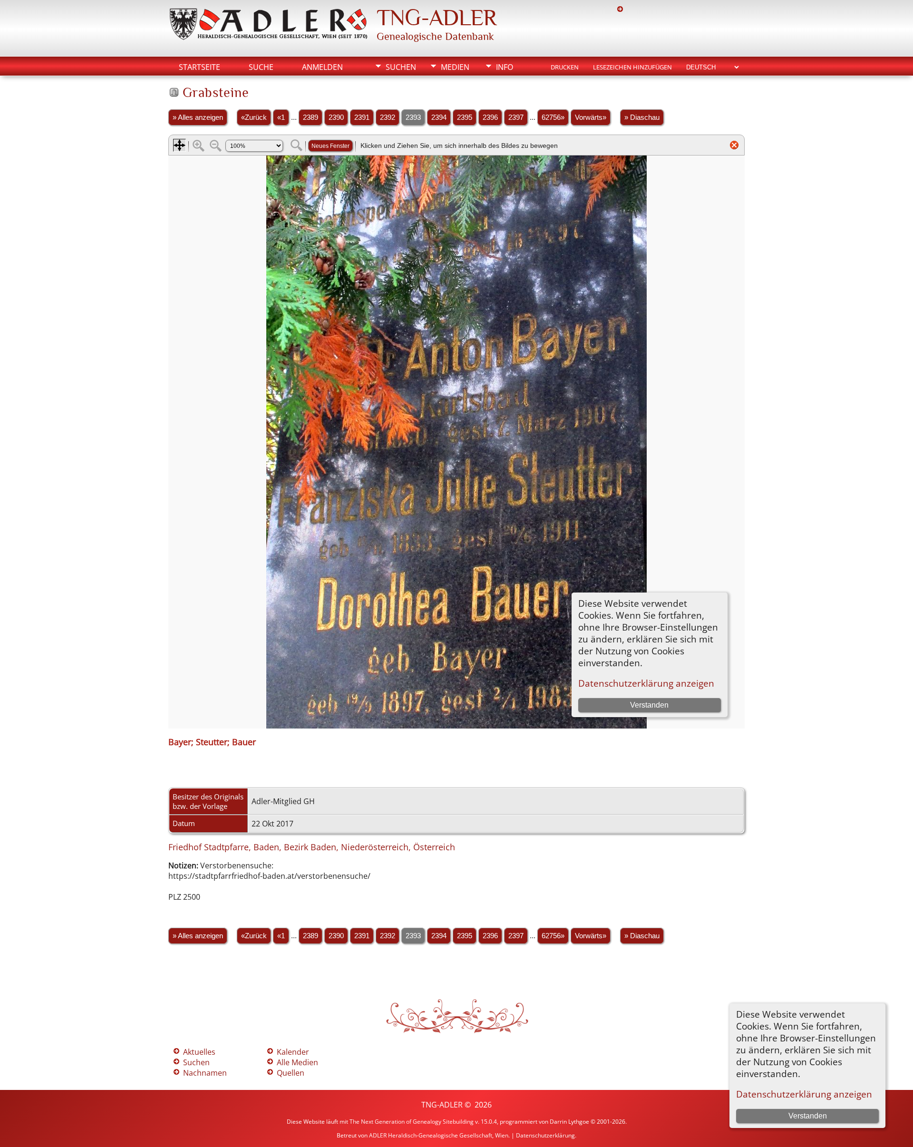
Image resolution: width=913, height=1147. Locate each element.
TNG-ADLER (436, 17)
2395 (464, 117)
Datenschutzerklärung (545, 1135)
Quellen (290, 1073)
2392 (387, 117)
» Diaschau (642, 117)
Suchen (401, 67)
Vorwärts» (590, 117)
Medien (455, 67)
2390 (336, 117)
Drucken (565, 67)
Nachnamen (205, 1073)
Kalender (293, 1052)
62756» (553, 117)
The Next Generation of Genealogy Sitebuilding (412, 1122)
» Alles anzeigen (198, 117)
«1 (281, 117)
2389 (310, 117)
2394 (439, 117)
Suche (261, 67)
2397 (516, 117)
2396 (490, 117)
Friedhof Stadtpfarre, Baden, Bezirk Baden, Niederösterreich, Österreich (311, 847)
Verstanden (807, 1116)
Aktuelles (199, 1052)
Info (504, 67)
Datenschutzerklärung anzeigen (804, 1094)
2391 (361, 117)
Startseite (199, 67)
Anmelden (322, 67)
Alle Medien (297, 1062)
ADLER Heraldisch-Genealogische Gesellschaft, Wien (438, 1135)
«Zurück (254, 117)
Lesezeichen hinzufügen (632, 67)
